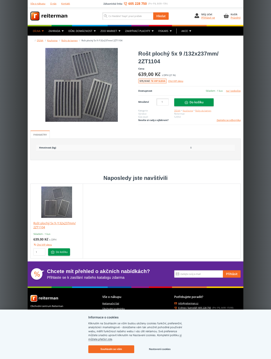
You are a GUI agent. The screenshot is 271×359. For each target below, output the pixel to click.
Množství (143, 101)
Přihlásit (231, 274)
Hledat (161, 16)
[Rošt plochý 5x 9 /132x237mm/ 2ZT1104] (81, 85)
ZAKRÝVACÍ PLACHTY (137, 31)
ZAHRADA (54, 31)
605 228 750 (137, 3)
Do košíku (197, 102)
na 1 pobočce (233, 90)
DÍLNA (36, 31)
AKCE (184, 31)
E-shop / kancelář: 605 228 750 (194, 307)
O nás (53, 3)
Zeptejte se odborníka (229, 120)
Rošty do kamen (69, 40)
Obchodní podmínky (113, 308)
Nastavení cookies (160, 349)
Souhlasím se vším (111, 349)
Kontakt (65, 3)
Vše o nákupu (37, 3)
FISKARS (163, 31)
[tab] (40, 135)
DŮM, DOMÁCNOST (80, 31)
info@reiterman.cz (188, 303)
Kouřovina (52, 40)
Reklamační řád (110, 303)
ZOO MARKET (108, 31)
